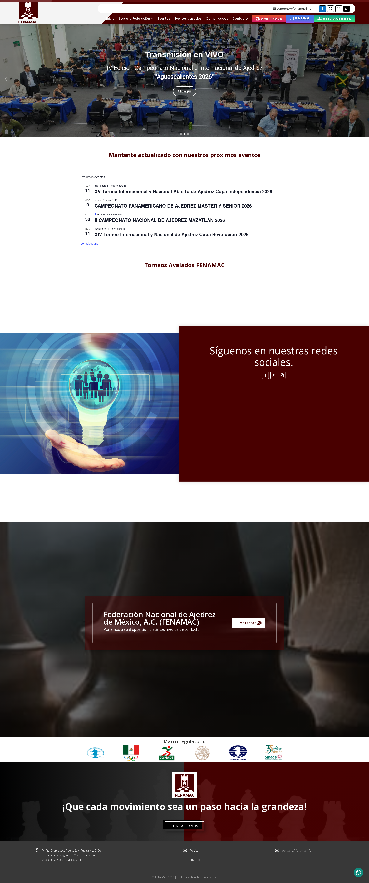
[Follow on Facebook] (322, 8)
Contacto (240, 18)
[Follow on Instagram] (338, 8)
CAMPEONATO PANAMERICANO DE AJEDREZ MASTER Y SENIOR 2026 (173, 205)
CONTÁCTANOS (184, 826)
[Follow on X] (330, 8)
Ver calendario (89, 243)
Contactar (246, 623)
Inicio (110, 18)
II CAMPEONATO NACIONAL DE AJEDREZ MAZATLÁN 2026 (160, 220)
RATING (302, 18)
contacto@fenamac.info (294, 8)
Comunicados (217, 18)
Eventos (164, 18)
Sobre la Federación (134, 18)
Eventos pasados (188, 18)
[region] (184, 79)
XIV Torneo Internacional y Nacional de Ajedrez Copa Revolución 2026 (171, 234)
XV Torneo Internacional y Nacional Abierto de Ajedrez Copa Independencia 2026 (183, 191)
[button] (6, 79)
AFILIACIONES (337, 19)
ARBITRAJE (271, 19)
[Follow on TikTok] (346, 9)
